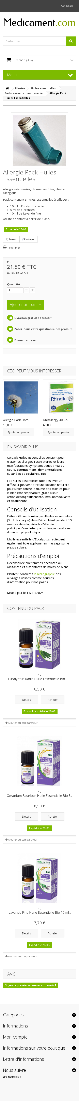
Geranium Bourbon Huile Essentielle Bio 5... (39, 795)
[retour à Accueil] (7, 88)
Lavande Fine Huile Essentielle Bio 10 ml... (40, 912)
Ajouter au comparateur (22, 723)
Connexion (67, 5)
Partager (29, 239)
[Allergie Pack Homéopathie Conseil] (21, 397)
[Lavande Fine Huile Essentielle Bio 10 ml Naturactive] (39, 878)
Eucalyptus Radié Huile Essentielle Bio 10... (39, 679)
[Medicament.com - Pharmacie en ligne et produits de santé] (39, 20)
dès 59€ (45, 318)
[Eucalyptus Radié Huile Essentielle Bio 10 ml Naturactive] (39, 644)
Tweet (12, 239)
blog (18, 1076)
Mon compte (15, 1037)
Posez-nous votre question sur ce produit (43, 329)
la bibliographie (44, 574)
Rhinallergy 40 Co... (56, 420)
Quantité (13, 284)
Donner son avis (25, 340)
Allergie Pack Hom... (16, 420)
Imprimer (14, 247)
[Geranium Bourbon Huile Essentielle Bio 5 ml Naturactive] (39, 761)
